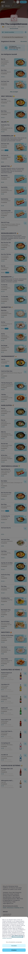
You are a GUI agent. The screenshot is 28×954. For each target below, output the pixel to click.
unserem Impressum (7, 938)
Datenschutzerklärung (17, 936)
